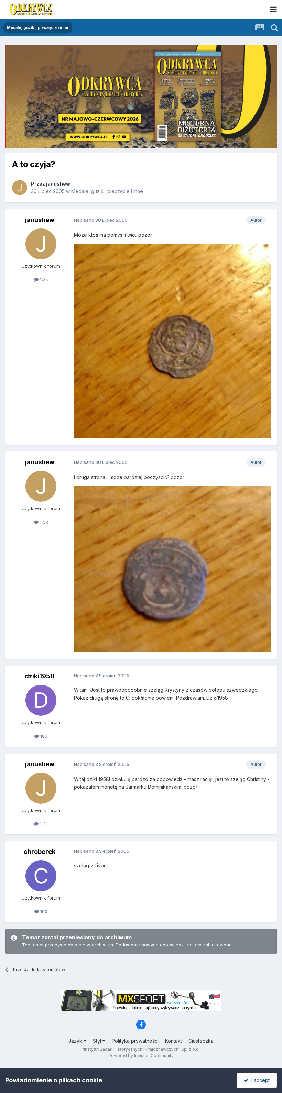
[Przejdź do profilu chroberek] (40, 875)
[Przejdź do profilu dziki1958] (40, 700)
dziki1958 (39, 676)
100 (43, 911)
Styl (97, 1041)
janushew (58, 184)
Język (76, 1041)
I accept (259, 1080)
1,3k (43, 279)
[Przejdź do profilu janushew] (19, 187)
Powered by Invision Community (141, 1055)
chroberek (39, 851)
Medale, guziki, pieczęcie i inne (107, 191)
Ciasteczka (201, 1041)
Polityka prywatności (135, 1041)
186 (43, 736)
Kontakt (173, 1041)
